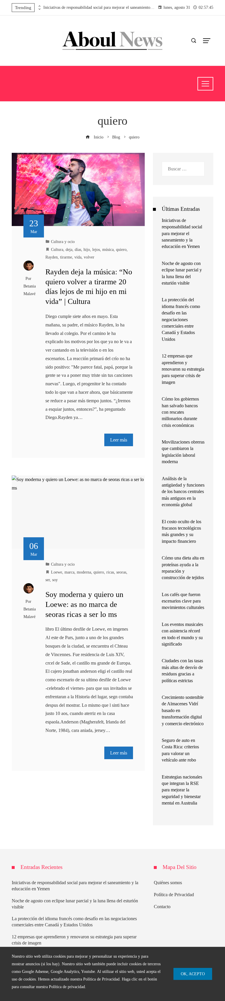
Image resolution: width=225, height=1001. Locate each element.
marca (69, 572)
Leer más (118, 439)
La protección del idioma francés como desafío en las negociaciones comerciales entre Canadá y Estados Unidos (181, 319)
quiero (121, 249)
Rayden (51, 257)
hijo (86, 249)
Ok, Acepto (193, 973)
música (108, 249)
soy (55, 579)
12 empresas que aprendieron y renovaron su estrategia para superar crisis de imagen (183, 369)
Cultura (57, 249)
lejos (96, 249)
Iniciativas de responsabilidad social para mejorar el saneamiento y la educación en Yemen (99, 7)
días (78, 249)
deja (69, 249)
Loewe (56, 572)
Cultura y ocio (63, 241)
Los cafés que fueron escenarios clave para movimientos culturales (183, 601)
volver (89, 257)
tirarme (66, 257)
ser (47, 579)
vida (77, 257)
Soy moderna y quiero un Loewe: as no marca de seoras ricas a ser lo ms (84, 604)
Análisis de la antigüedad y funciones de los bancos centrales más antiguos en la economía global (183, 491)
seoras (121, 572)
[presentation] (39, 6)
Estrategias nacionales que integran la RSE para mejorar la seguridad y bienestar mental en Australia (182, 790)
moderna (84, 572)
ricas (110, 572)
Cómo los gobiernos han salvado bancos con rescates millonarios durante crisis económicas (180, 412)
